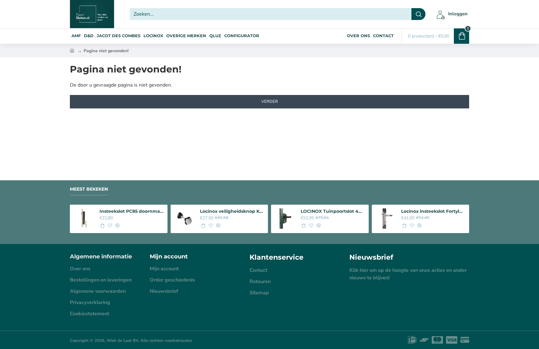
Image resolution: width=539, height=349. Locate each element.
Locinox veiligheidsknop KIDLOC (232, 211)
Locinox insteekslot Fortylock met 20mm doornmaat (433, 211)
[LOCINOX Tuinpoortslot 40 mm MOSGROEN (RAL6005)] (285, 218)
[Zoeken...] (418, 14)
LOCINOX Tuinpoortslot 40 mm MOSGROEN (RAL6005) (333, 211)
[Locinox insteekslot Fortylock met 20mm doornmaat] (386, 218)
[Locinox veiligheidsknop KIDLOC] (184, 218)
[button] (102, 225)
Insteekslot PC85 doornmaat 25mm (132, 211)
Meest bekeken (89, 189)
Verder (269, 101)
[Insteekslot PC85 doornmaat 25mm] (84, 218)
